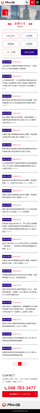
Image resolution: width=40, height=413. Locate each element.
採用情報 (29, 44)
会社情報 (29, 36)
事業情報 (11, 44)
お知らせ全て (10, 36)
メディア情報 (10, 52)
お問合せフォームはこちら (21, 394)
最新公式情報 (29, 52)
